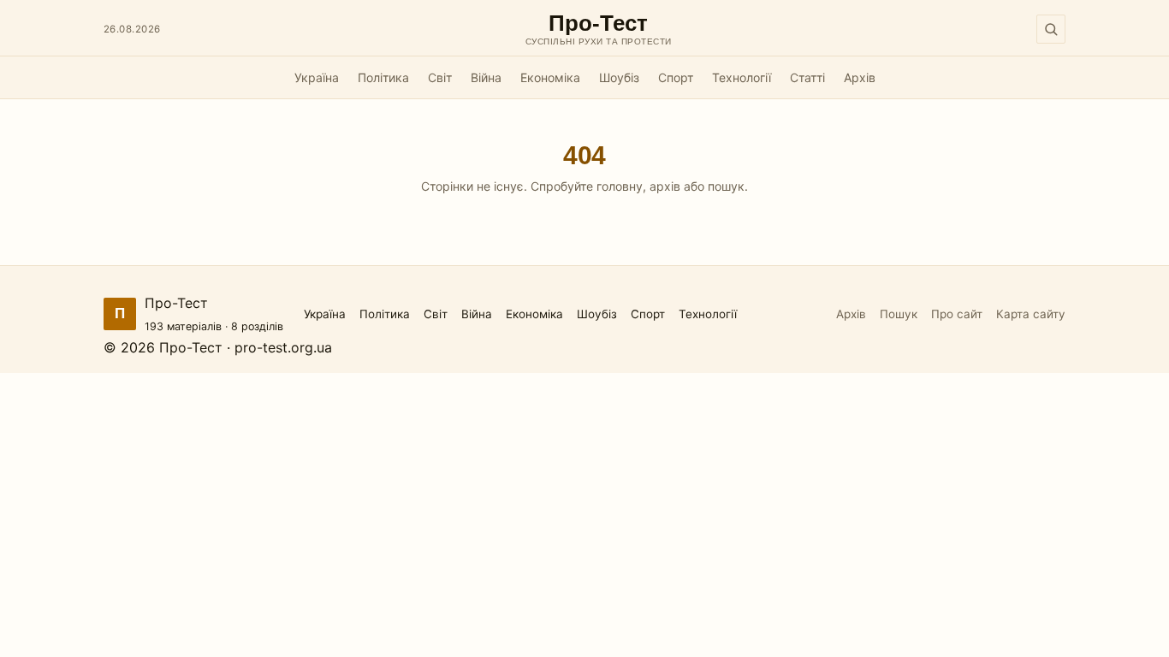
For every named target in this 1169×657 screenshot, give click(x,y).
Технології (741, 77)
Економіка (550, 77)
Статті (807, 77)
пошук (726, 186)
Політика (383, 77)
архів (665, 186)
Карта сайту (1030, 314)
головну (619, 186)
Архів (859, 77)
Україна (316, 77)
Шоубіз (619, 77)
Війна (486, 77)
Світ (440, 77)
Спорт (675, 77)
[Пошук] (1050, 29)
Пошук (898, 314)
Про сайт (956, 314)
